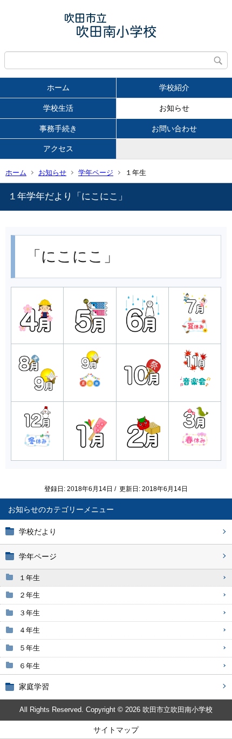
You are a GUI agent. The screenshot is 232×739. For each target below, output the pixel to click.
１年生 (29, 578)
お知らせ (174, 108)
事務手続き (58, 128)
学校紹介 (174, 87)
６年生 (29, 666)
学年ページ (95, 173)
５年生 (29, 648)
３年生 (29, 613)
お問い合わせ (174, 128)
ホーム (58, 87)
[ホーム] (116, 25)
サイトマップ (116, 729)
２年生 (29, 595)
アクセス (58, 148)
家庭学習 (34, 686)
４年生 (29, 630)
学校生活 (58, 108)
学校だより (38, 531)
